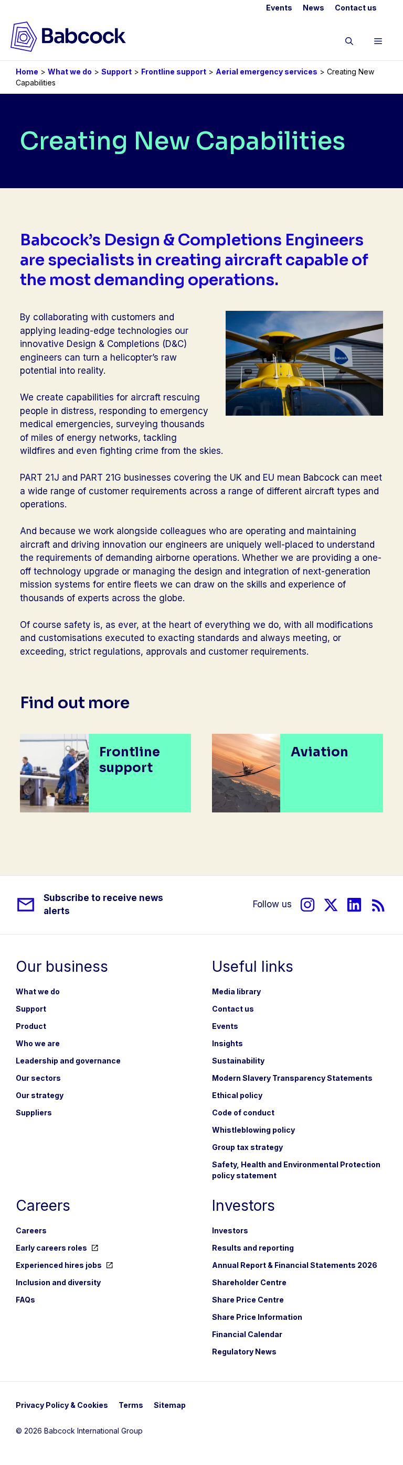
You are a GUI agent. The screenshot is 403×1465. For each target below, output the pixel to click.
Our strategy (39, 1095)
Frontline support (173, 71)
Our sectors (38, 1077)
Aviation (319, 752)
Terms (131, 1405)
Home (27, 71)
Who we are (38, 1043)
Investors (230, 1230)
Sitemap (170, 1405)
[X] (330, 905)
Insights (227, 1043)
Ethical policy (237, 1095)
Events (279, 7)
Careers (31, 1230)
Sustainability (238, 1060)
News (313, 7)
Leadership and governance (68, 1060)
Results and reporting (253, 1247)
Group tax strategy (247, 1147)
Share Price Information (257, 1316)
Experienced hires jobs (59, 1265)
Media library (236, 991)
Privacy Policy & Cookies (62, 1405)
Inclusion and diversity (58, 1282)
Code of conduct (243, 1112)
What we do (70, 71)
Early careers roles (51, 1247)
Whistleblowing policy (253, 1129)
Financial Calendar (247, 1334)
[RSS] (378, 905)
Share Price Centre (248, 1299)
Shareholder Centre (249, 1282)
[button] (349, 43)
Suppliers (34, 1112)
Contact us (356, 7)
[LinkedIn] (354, 905)
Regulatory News (244, 1351)
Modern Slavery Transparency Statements (292, 1077)
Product (31, 1026)
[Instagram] (307, 905)
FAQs (25, 1299)
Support (116, 71)
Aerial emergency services (266, 71)
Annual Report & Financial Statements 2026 (294, 1265)
